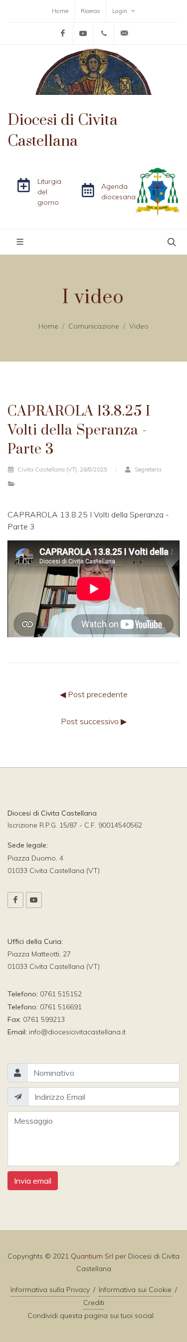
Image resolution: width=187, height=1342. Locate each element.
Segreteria (147, 469)
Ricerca (90, 10)
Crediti (93, 1302)
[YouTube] (83, 33)
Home (60, 10)
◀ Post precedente (94, 694)
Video (139, 326)
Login (120, 10)
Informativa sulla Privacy (50, 1289)
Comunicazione (93, 326)
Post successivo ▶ (94, 721)
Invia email (32, 1181)
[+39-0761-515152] (104, 33)
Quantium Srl (92, 1256)
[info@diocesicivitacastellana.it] (124, 33)
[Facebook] (63, 33)
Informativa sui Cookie (135, 1289)
